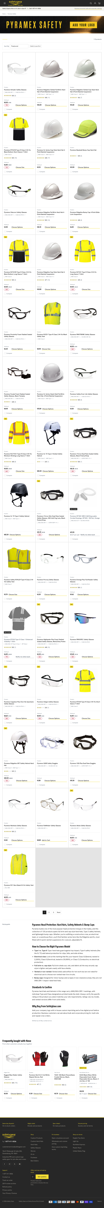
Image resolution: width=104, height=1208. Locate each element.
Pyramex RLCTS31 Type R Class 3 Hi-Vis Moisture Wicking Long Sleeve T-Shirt (18, 455)
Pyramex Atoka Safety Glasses (80, 826)
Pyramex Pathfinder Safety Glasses (49, 826)
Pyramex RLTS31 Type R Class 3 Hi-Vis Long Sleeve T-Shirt (83, 273)
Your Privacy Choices (9, 1193)
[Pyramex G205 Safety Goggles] (52, 742)
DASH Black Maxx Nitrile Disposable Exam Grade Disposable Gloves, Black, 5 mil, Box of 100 (89, 1078)
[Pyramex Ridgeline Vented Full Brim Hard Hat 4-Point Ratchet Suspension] (52, 68)
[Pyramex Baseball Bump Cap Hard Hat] (85, 129)
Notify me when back (88, 535)
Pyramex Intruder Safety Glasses (15, 90)
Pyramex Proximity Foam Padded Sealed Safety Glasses (18, 335)
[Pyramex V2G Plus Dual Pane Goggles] (85, 742)
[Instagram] (10, 1164)
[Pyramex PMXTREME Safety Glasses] (85, 313)
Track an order (7, 1180)
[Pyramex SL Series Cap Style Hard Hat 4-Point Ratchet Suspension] (52, 129)
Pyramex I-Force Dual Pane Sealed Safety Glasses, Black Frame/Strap (84, 455)
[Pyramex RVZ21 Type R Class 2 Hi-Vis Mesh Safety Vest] (52, 313)
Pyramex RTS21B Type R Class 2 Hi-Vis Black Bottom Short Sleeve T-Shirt (17, 151)
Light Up (75, 1141)
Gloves (33, 1151)
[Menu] (4, 3)
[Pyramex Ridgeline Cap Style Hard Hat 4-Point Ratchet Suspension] (52, 251)
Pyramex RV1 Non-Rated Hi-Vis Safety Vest (18, 885)
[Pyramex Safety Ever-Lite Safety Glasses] (85, 373)
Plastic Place (77, 1148)
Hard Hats (34, 1145)
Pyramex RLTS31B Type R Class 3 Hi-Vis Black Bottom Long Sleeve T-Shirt (17, 273)
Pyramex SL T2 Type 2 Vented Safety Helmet (49, 455)
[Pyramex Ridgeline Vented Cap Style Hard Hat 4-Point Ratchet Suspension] (85, 68)
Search (100, 1201)
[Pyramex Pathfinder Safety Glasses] (52, 804)
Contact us (6, 1177)
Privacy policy (7, 1190)
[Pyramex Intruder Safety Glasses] (19, 68)
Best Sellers (35, 1161)
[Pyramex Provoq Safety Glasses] (52, 558)
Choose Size (20, 167)
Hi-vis (32, 1154)
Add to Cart (46, 840)
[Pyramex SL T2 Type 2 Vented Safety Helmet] (52, 433)
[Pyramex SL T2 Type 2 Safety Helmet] (19, 495)
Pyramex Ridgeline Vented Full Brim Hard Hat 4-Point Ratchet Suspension (51, 91)
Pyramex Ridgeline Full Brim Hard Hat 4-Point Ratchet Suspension (50, 213)
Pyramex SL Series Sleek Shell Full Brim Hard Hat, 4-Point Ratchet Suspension (50, 395)
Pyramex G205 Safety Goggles (47, 763)
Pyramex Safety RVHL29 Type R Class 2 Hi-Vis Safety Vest (18, 581)
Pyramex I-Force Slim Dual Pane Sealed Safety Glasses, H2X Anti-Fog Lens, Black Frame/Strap (51, 518)
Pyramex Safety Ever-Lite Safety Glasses (84, 394)
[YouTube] (20, 1164)
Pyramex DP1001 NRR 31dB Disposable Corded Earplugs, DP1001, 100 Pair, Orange (85, 517)
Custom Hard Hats (37, 1141)
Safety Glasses (36, 1148)
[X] (15, 1164)
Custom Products (36, 1138)
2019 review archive (9, 1184)
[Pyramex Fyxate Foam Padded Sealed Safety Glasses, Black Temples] (19, 373)
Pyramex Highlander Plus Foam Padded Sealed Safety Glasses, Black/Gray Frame (51, 640)
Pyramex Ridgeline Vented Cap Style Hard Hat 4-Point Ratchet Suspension (84, 91)
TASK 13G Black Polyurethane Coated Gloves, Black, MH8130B (64, 1077)
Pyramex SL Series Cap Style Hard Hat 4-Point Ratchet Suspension (51, 151)
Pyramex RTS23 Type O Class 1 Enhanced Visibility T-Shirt (18, 640)
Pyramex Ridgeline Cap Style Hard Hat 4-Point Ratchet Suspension (51, 273)
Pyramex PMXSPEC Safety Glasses (82, 639)
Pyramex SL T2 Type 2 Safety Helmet (16, 516)
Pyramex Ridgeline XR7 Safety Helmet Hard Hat (19, 764)
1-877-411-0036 (10, 1141)
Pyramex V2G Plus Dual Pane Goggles (83, 763)
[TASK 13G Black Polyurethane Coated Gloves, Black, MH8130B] (64, 1058)
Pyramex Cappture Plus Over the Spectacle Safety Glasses (19, 703)
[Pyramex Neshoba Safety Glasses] (19, 804)
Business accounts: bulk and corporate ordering (88, 8)
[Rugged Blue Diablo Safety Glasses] (14, 1058)
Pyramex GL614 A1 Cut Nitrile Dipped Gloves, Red (39, 1076)
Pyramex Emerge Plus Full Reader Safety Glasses (84, 581)
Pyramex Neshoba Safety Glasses (15, 826)
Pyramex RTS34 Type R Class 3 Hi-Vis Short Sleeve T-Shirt (85, 703)
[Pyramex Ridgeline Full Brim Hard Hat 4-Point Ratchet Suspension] (52, 191)
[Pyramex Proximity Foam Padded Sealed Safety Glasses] (19, 313)
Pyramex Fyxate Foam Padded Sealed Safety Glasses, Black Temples (17, 395)
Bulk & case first (35, 46)
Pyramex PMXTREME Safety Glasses (82, 334)
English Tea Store (79, 1138)
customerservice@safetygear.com (13, 1147)
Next (58, 912)
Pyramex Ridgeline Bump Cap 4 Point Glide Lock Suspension (85, 213)
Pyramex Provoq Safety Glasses (48, 580)
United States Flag (79, 1151)
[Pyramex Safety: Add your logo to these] (52, 24)
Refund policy (7, 1187)
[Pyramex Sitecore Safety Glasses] (19, 191)
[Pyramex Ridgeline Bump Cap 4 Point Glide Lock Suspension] (85, 191)
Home (4, 14)
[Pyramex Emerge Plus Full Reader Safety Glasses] (85, 558)
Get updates (42, 1177)
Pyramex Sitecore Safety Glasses (15, 212)
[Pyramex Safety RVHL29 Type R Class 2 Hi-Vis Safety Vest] (19, 558)
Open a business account (60, 1138)
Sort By (6, 46)
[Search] (91, 3)
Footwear (34, 1158)
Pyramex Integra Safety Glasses (48, 702)
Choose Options (21, 105)
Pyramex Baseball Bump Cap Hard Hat (83, 150)
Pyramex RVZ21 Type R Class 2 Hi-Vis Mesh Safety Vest (52, 335)
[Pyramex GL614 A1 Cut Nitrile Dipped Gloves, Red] (39, 1058)
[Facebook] (4, 1164)
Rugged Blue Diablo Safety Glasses (13, 1076)
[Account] (95, 3)
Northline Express (79, 1145)
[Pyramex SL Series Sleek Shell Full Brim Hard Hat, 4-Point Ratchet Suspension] (52, 373)
